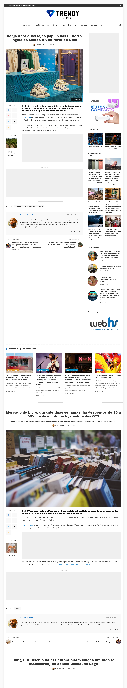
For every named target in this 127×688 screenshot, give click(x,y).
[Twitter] (113, 5)
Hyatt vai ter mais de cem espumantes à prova (11, 558)
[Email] (8, 127)
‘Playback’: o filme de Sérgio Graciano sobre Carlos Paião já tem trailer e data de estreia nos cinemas (113, 234)
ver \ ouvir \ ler (43, 370)
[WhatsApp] (14, 115)
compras (18, 206)
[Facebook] (111, 5)
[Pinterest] (115, 5)
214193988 (11, 5)
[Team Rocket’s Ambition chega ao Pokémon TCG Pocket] (108, 363)
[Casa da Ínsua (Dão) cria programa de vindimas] (11, 143)
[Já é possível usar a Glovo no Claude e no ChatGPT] (93, 268)
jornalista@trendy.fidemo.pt (26, 5)
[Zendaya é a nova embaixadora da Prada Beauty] (93, 281)
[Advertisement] (52, 148)
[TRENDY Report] (63, 14)
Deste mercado (27, 525)
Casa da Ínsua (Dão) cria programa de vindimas (11, 152)
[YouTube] (120, 5)
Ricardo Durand (40, 44)
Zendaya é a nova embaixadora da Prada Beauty (108, 280)
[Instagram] (117, 5)
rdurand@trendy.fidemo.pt (28, 227)
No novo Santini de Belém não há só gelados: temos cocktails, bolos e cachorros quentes (18, 377)
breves (99, 370)
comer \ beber (13, 370)
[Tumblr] (14, 121)
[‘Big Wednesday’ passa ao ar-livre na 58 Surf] (113, 139)
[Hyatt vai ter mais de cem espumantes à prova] (11, 548)
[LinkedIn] (8, 121)
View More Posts (73, 215)
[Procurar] (120, 25)
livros (17, 608)
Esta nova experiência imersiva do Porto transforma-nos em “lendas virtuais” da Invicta (95, 151)
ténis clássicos (57, 128)
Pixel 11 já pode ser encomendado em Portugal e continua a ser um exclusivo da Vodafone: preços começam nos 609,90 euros (95, 178)
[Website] (72, 231)
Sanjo (41, 206)
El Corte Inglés (30, 206)
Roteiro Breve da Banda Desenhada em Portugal (72, 564)
